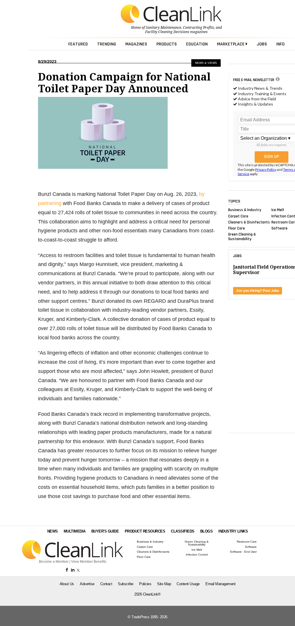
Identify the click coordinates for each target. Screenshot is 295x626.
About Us (67, 584)
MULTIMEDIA (75, 531)
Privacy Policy (265, 169)
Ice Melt (277, 210)
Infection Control (197, 554)
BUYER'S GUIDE (105, 531)
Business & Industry (244, 210)
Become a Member (54, 562)
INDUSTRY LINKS (233, 531)
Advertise (87, 584)
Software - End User (243, 551)
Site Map (164, 584)
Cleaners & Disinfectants (249, 222)
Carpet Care (238, 216)
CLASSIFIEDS (182, 531)
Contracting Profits (198, 28)
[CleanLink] (171, 14)
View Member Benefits (88, 562)
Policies (145, 584)
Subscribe (125, 584)
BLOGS (206, 531)
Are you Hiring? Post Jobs (257, 291)
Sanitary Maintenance (163, 28)
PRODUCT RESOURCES (145, 531)
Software (279, 228)
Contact (106, 584)
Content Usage (188, 584)
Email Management (220, 584)
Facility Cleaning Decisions (167, 32)
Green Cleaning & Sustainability (242, 237)
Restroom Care (247, 541)
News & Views (206, 62)
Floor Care (236, 228)
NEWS (52, 531)
